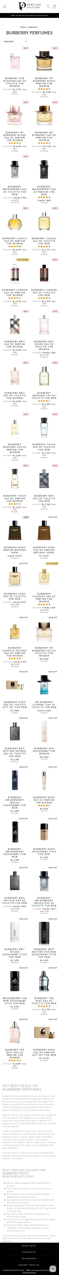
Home (23, 27)
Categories (29, 1252)
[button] (44, 89)
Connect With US (28, 1265)
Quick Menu (29, 1246)
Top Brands (29, 1258)
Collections (32, 27)
